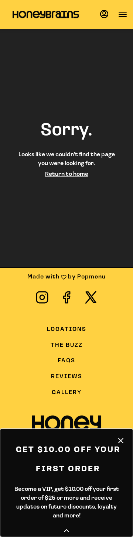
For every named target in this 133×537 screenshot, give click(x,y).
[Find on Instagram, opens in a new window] (42, 300)
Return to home (66, 174)
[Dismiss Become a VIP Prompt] (121, 440)
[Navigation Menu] (123, 14)
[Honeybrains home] (46, 14)
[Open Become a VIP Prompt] (66, 530)
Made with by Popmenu (56, 277)
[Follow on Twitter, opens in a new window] (91, 300)
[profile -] (104, 14)
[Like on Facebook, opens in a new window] (66, 300)
